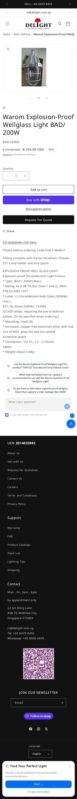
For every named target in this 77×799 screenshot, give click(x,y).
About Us (13, 453)
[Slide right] (47, 98)
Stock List (13, 553)
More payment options (38, 208)
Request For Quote (38, 220)
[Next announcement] (70, 4)
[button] (7, 24)
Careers (12, 487)
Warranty (13, 528)
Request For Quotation (22, 470)
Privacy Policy (16, 504)
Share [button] (10, 231)
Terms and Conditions (22, 495)
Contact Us (14, 478)
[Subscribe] (62, 702)
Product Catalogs (19, 544)
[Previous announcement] (7, 4)
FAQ (10, 536)
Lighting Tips (16, 561)
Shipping (7, 154)
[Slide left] (30, 98)
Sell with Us (15, 461)
